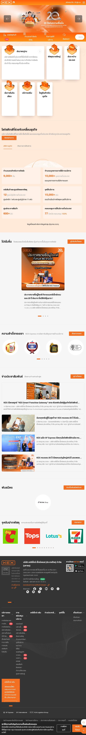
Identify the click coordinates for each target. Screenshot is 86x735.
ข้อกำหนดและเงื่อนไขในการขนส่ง (13, 720)
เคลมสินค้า (19, 664)
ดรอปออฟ (19, 624)
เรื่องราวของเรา (77, 333)
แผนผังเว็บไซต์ (72, 720)
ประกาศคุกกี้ (62, 720)
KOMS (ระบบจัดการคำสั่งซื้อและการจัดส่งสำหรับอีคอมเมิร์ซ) (19, 655)
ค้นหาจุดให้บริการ (50, 38)
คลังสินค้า (5, 648)
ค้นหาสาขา (78, 522)
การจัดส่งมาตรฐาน (7, 620)
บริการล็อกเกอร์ (19, 627)
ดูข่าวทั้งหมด (77, 376)
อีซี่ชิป (17, 649)
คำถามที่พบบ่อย (21, 670)
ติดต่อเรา (66, 39)
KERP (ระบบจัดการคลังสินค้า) (19, 658)
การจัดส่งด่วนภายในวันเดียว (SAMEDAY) (7, 627)
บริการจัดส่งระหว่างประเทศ (7, 630)
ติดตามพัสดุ (20, 636)
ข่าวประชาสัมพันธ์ (50, 612)
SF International (21, 712)
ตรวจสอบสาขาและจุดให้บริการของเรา (34, 585)
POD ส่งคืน (5, 642)
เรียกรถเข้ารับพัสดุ (19, 630)
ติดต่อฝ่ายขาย (9, 138)
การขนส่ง (4, 645)
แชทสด (18, 661)
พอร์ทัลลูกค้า (20, 652)
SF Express (9, 712)
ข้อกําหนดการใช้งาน (32, 720)
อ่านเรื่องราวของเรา (15, 594)
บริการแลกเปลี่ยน (5, 636)
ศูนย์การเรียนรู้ (20, 674)
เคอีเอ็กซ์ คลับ (35, 612)
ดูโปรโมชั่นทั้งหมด (76, 241)
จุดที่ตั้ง (62, 612)
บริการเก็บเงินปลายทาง (7, 633)
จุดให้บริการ (19, 642)
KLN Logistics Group (41, 712)
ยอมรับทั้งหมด (77, 728)
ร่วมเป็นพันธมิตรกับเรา (74, 487)
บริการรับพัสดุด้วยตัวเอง (21, 633)
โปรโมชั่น (4, 652)
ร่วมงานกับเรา (77, 620)
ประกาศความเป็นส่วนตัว (48, 720)
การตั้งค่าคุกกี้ (64, 728)
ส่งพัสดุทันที (11, 34)
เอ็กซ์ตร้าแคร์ (6, 639)
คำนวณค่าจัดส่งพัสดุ (31, 38)
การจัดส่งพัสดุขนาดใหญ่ (5, 623)
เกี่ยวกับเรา (76, 617)
